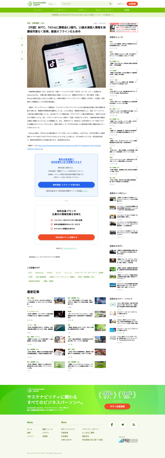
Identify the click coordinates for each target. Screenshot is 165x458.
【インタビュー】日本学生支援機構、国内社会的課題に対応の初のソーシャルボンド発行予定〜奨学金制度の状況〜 (127, 208)
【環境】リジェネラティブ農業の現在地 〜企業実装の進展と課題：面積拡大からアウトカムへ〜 (127, 276)
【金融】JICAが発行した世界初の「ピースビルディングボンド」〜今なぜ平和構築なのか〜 (127, 199)
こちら (85, 191)
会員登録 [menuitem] (132, 3)
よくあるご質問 (88, 432)
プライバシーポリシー (90, 429)
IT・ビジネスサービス (32, 311)
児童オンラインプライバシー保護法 (62, 277)
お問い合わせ (66, 439)
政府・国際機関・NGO (35, 23)
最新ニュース (47, 429)
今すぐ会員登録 (117, 406)
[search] (110, 3)
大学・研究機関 (113, 70)
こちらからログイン (69, 248)
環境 (69, 325)
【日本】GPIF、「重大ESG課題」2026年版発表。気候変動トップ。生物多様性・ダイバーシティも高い (124, 151)
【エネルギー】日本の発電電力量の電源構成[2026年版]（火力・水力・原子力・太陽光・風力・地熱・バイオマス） (127, 285)
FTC (30, 272)
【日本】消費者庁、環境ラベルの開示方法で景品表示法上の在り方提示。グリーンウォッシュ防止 (39, 366)
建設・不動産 (30, 298)
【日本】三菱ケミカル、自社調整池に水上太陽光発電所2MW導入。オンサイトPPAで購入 (123, 102)
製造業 (69, 311)
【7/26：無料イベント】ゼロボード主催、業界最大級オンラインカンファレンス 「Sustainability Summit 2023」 (127, 338)
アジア (59, 272)
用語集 (126, 10)
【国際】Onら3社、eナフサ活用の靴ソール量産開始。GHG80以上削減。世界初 (40, 340)
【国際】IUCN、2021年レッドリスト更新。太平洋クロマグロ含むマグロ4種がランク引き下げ (123, 122)
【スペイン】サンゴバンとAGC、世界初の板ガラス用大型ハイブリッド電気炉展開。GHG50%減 (123, 160)
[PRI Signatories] (128, 439)
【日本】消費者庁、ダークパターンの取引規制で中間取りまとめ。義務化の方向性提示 (40, 315)
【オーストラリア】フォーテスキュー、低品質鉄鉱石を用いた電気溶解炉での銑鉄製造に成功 (80, 315)
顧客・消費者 (48, 281)
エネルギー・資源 (31, 325)
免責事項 (64, 432)
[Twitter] (123, 425)
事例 (29, 432)
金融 (69, 337)
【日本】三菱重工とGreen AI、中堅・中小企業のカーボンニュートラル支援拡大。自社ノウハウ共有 (123, 55)
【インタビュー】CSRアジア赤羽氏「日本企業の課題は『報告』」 (127, 216)
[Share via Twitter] (22, 45)
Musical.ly (39, 272)
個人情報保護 (41, 277)
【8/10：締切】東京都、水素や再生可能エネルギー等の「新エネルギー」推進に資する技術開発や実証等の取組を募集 (127, 304)
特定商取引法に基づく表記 (92, 439)
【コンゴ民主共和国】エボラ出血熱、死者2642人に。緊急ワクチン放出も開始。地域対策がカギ (80, 302)
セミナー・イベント (103, 10)
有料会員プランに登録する (66, 237)
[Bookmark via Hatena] (22, 59)
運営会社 (85, 436)
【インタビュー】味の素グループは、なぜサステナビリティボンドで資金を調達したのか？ (127, 232)
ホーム (29, 429)
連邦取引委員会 (34, 281)
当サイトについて (68, 429)
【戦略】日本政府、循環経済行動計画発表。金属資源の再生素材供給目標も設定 (127, 268)
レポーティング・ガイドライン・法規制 (89, 272)
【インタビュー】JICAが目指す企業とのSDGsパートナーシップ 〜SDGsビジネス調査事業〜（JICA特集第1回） (127, 223)
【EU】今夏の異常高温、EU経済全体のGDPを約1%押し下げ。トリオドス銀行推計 (80, 340)
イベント (30, 436)
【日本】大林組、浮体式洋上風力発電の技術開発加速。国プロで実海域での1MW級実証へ (123, 180)
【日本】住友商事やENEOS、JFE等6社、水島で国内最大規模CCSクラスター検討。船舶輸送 (40, 328)
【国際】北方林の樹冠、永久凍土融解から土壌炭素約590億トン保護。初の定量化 (123, 73)
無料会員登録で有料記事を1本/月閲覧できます (66, 160)
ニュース (37, 10)
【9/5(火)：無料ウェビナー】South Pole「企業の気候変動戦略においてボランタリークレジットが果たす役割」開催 (127, 321)
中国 (30, 277)
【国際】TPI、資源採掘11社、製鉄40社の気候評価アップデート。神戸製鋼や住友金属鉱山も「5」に (123, 131)
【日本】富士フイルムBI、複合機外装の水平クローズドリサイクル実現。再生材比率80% (123, 92)
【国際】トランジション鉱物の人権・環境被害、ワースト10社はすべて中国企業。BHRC (123, 83)
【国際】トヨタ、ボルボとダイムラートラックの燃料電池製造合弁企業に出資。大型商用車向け (123, 141)
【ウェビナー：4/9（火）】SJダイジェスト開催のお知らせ (127, 312)
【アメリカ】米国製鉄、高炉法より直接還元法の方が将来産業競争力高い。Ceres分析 (123, 44)
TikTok (50, 272)
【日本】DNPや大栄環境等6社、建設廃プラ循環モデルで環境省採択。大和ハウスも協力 (80, 352)
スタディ (81, 10)
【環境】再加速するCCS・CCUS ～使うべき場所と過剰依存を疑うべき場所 (80, 328)
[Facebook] (112, 425)
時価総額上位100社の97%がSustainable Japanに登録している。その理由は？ (82, 14)
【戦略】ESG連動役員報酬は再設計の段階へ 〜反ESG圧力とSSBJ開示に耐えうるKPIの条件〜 (127, 252)
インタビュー (59, 10)
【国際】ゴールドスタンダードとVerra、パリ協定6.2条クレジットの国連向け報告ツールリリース (80, 366)
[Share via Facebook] (22, 52)
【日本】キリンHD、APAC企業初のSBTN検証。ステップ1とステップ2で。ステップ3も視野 (124, 111)
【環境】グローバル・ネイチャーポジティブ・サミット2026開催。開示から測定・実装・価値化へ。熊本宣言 (127, 260)
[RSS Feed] (134, 425)
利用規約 (64, 436)
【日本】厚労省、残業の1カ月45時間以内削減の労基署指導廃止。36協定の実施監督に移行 (40, 352)
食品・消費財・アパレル (33, 337)
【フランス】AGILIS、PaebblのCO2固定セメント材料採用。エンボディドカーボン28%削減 (39, 302)
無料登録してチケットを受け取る (66, 184)
